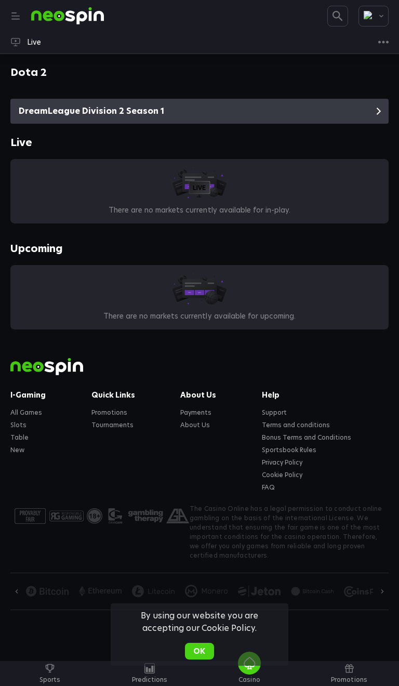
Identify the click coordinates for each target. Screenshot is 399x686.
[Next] (382, 591)
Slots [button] (18, 425)
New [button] (17, 450)
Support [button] (274, 412)
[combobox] (373, 16)
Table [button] (19, 437)
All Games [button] (26, 412)
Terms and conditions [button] (296, 425)
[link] (67, 16)
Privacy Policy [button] (282, 462)
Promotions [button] (109, 412)
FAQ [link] (268, 487)
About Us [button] (195, 425)
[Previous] (16, 591)
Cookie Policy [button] (282, 475)
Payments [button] (195, 412)
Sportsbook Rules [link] (289, 450)
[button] (249, 679)
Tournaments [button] (112, 425)
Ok (199, 651)
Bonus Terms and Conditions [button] (307, 437)
